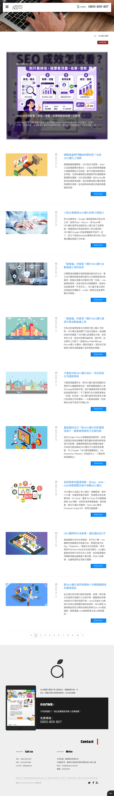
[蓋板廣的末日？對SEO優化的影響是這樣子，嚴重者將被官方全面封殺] (26, 437)
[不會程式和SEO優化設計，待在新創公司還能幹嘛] (26, 383)
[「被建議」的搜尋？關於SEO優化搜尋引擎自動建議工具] (26, 328)
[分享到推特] (89, 783)
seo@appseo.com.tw (70, 766)
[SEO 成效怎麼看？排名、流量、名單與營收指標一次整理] (57, 89)
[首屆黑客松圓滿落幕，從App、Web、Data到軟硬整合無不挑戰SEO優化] (26, 492)
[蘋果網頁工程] (17, 7)
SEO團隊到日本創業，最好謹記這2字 (85, 533)
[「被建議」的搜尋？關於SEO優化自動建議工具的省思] (26, 274)
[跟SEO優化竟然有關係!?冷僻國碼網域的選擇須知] (26, 594)
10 (78, 635)
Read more (98, 194)
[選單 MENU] (7, 6)
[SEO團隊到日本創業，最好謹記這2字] (26, 543)
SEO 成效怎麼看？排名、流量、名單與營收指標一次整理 (48, 115)
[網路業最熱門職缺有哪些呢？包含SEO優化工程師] (26, 164)
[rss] (97, 783)
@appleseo (27, 766)
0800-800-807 (51, 721)
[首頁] (95, 36)
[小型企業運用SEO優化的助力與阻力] (26, 222)
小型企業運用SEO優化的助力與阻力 (84, 212)
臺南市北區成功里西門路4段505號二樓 (81, 762)
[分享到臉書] (93, 783)
